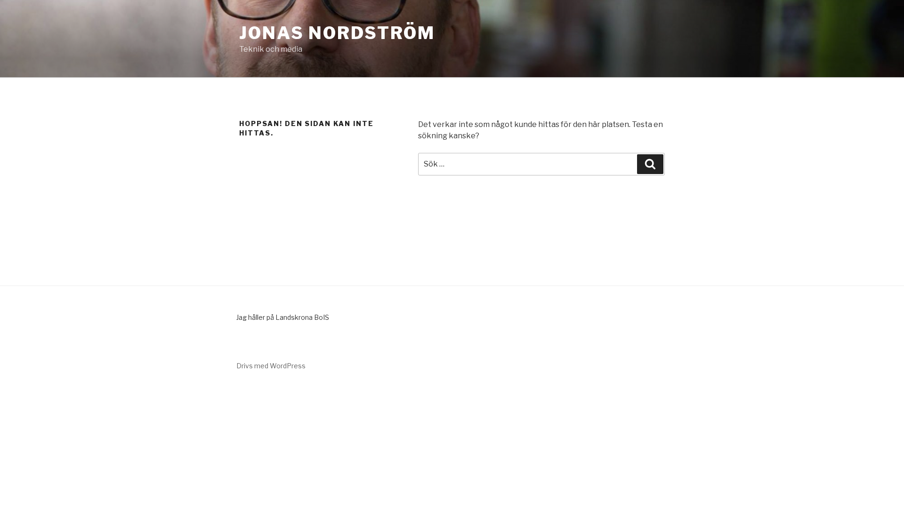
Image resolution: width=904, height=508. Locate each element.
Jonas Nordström (337, 33)
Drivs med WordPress (271, 366)
